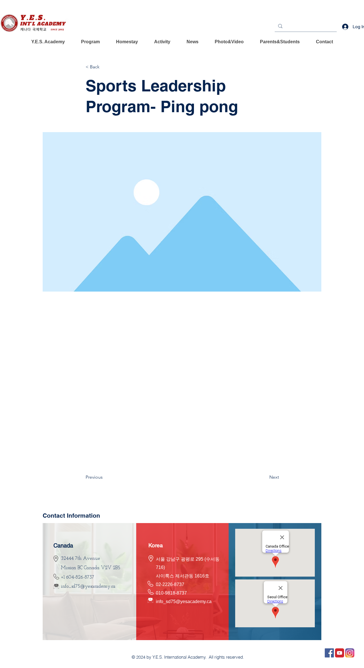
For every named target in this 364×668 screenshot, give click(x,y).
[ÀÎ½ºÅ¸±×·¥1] (349, 652)
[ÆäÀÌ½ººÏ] (329, 652)
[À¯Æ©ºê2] (339, 652)
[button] (48, 42)
